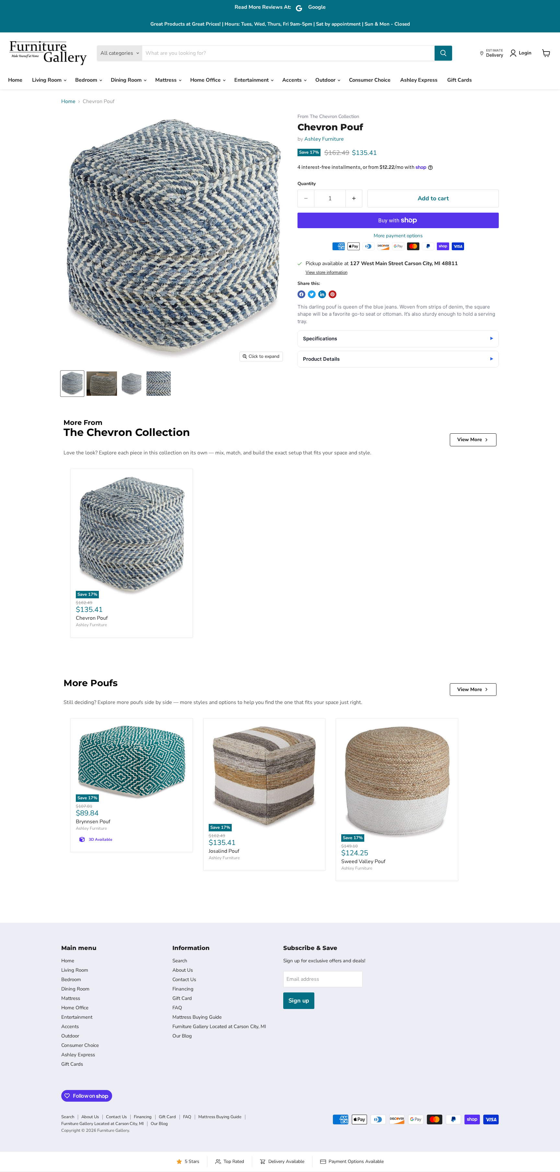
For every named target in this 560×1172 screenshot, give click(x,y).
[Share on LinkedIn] (322, 294)
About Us (182, 970)
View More (469, 439)
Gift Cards (459, 80)
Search (179, 960)
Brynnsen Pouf (93, 821)
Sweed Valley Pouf (363, 861)
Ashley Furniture (324, 139)
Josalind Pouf (224, 851)
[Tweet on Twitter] (312, 294)
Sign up (298, 1000)
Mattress (166, 80)
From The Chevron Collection (328, 116)
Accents (292, 80)
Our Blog (182, 1036)
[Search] (443, 53)
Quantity (307, 183)
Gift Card (182, 998)
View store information (326, 272)
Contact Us (184, 979)
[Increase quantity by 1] (354, 198)
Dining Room (127, 80)
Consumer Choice (370, 80)
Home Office (206, 80)
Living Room (47, 80)
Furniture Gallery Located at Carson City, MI (219, 1026)
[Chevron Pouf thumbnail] (72, 383)
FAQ (177, 1007)
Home (15, 80)
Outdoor (326, 80)
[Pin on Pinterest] (332, 294)
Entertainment (252, 80)
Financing (182, 989)
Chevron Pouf (92, 618)
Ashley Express (419, 80)
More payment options (398, 236)
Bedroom (87, 80)
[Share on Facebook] (301, 294)
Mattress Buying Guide (197, 1017)
